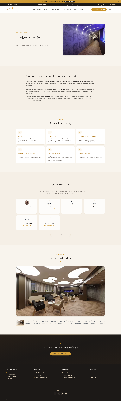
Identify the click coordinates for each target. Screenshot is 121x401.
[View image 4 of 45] (45, 322)
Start (27, 9)
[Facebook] (55, 393)
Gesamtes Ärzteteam (61, 235)
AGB (91, 375)
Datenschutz (93, 377)
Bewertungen (55, 9)
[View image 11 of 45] (103, 322)
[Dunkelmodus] (113, 9)
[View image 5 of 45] (53, 322)
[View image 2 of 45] (28, 322)
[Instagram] (58, 393)
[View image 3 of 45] (36, 322)
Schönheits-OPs (35, 9)
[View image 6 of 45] (61, 322)
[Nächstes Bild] (102, 291)
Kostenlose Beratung (69, 1)
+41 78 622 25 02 (67, 375)
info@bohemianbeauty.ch (41, 377)
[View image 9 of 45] (86, 322)
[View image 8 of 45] (78, 322)
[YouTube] (66, 393)
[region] (60, 291)
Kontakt (82, 9)
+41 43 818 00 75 (39, 373)
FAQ (91, 382)
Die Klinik (46, 9)
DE (109, 9)
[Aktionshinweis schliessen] (118, 1)
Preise (63, 9)
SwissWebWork (103, 399)
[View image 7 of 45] (69, 322)
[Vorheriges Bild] (19, 291)
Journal (69, 9)
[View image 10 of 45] (94, 322)
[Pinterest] (62, 393)
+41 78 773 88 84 (39, 375)
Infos (74, 9)
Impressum (93, 373)
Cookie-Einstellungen (95, 379)
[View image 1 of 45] (20, 322)
